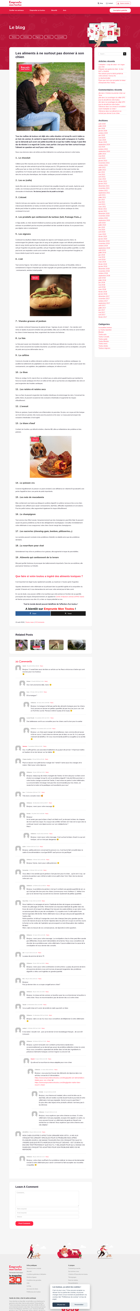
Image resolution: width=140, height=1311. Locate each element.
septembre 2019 (104, 248)
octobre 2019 (103, 246)
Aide (28, 1283)
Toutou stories (103, 346)
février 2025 (102, 142)
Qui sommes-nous (73, 1271)
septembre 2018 (104, 276)
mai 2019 (101, 257)
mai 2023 (101, 156)
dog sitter (22, 1301)
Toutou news (30, 622)
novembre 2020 (104, 216)
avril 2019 (101, 260)
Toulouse (35, 1309)
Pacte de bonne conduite (34, 1268)
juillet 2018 (102, 280)
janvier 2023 (102, 161)
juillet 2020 (102, 225)
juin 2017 (101, 310)
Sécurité (29, 1271)
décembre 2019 (103, 241)
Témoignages (72, 1277)
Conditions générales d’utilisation (36, 1274)
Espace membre (124, 3)
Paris (27, 1309)
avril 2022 (101, 177)
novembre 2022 (104, 163)
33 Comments (39, 622)
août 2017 (102, 305)
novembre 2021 (104, 188)
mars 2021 (102, 207)
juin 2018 (101, 282)
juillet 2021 (102, 197)
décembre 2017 (103, 296)
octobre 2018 (103, 273)
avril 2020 (101, 232)
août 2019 (102, 250)
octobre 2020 (103, 218)
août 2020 (102, 223)
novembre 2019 (104, 243)
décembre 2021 (103, 186)
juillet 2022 (102, 170)
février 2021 (102, 209)
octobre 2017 (103, 301)
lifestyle (101, 332)
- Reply (41, 666)
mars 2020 (102, 234)
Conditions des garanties (34, 1280)
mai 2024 (101, 147)
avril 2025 (101, 138)
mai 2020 (101, 230)
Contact (110, 3)
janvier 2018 (102, 294)
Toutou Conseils (103, 337)
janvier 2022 (102, 184)
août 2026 (102, 124)
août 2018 (102, 278)
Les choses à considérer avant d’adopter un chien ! (112, 108)
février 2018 (102, 292)
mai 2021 (101, 202)
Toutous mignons (104, 348)
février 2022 (102, 181)
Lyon (30, 1309)
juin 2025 (101, 135)
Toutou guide (102, 339)
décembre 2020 (103, 213)
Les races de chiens (32, 1289)
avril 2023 (101, 158)
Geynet (33, 1059)
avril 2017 (101, 315)
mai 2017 (101, 312)
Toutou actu (102, 334)
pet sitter (30, 1301)
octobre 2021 (103, 191)
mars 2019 (102, 262)
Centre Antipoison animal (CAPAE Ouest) (70, 597)
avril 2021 (101, 204)
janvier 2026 (102, 131)
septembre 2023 (104, 151)
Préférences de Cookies (34, 1292)
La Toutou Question (105, 330)
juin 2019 (101, 255)
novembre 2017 (104, 299)
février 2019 (102, 264)
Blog (101, 3)
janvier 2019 (102, 266)
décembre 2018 (103, 269)
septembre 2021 (104, 193)
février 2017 (102, 317)
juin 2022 (101, 172)
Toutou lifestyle (103, 341)
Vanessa (24, 746)
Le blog (29, 1286)
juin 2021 (101, 200)
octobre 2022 (103, 165)
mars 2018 (102, 289)
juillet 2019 (102, 253)
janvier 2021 (102, 211)
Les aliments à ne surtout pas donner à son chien (109, 112)
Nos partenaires (73, 1283)
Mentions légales (31, 1277)
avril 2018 (101, 287)
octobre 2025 (103, 133)
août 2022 (102, 167)
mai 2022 (101, 174)
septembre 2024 (104, 145)
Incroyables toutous (105, 327)
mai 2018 (101, 285)
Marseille (41, 1309)
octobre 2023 (103, 149)
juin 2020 (101, 227)
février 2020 (102, 236)
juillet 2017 (102, 308)
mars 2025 (102, 140)
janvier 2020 (102, 239)
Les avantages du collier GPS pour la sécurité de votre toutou (111, 99)
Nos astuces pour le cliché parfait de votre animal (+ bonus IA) (110, 75)
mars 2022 (102, 179)
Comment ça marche (74, 1268)
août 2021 (102, 195)
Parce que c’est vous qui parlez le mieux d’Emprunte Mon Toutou (111, 81)
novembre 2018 (104, 271)
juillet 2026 (102, 126)
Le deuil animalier (104, 78)
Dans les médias (73, 1280)
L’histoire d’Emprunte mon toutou (78, 1274)
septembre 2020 (104, 220)
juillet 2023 (102, 154)
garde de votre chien (15, 1303)
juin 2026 (101, 128)
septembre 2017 (104, 303)
